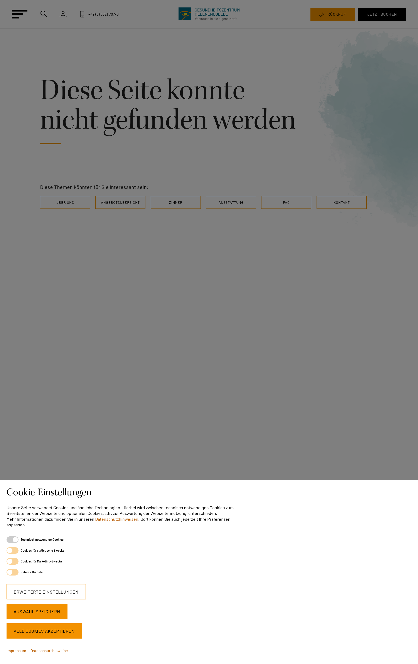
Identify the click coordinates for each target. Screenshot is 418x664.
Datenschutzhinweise (49, 650)
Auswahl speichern (37, 611)
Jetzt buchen (382, 14)
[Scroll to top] (407, 653)
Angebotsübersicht (120, 202)
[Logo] (209, 14)
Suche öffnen (43, 14)
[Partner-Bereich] (63, 14)
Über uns (65, 202)
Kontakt (342, 202)
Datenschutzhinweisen (116, 519)
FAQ (286, 202)
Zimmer (175, 202)
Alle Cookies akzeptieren (44, 631)
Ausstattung (231, 202)
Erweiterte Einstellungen (46, 591)
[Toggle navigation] (20, 14)
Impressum (16, 650)
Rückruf (336, 14)
